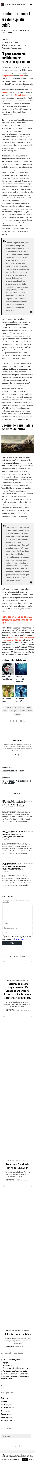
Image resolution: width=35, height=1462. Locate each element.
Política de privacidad (19, 939)
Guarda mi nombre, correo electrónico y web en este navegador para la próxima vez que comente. (16, 937)
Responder (29, 801)
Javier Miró (7, 30)
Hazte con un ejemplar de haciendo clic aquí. (16, 619)
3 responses (9, 32)
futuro (29, 707)
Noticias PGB (6, 1408)
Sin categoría (23, 30)
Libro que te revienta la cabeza (21, 711)
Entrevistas (5, 1398)
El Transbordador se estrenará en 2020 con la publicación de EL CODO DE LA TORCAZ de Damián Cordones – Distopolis (13, 803)
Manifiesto (7, 1365)
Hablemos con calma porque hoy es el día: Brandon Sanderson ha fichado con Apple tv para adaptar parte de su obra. (17, 990)
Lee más (31, 1459)
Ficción (4, 1401)
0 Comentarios (18, 980)
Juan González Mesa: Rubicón (13, 770)
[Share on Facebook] (10, 721)
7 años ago (5, 808)
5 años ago (5, 871)
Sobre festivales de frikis (17, 1334)
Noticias (4, 1404)
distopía (21, 707)
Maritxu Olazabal (22, 1010)
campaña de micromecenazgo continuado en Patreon (17, 638)
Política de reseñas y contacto (15, 1371)
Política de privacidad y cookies (15, 1368)
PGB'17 (17, 714)
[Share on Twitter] (13, 721)
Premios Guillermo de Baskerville (16, 1374)
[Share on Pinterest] (21, 721)
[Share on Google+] (17, 721)
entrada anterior (7, 767)
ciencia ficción (11, 707)
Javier (5, 711)
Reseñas (4, 1417)
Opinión (4, 1411)
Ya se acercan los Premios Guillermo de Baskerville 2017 (17, 782)
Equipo (5, 1362)
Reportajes (5, 1414)
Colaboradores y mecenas (13, 1360)
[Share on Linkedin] (24, 721)
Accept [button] (25, 1459)
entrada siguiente (7, 777)
